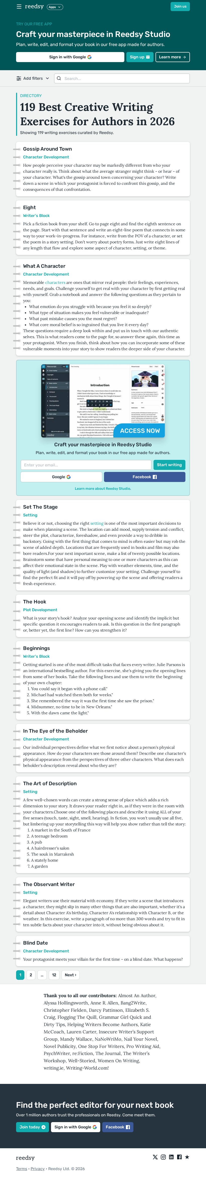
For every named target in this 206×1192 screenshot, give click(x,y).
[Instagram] (163, 1157)
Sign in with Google (67, 57)
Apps (52, 7)
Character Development (46, 157)
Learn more (170, 57)
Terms (21, 1168)
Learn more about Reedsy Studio (102, 489)
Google (58, 476)
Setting (30, 515)
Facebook (142, 476)
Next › (70, 975)
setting (97, 523)
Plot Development (40, 609)
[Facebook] (179, 1157)
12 (54, 975)
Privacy (38, 1168)
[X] (155, 1157)
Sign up (137, 57)
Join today (30, 1127)
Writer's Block (36, 215)
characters (55, 282)
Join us (180, 6)
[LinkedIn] (171, 1157)
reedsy (34, 6)
